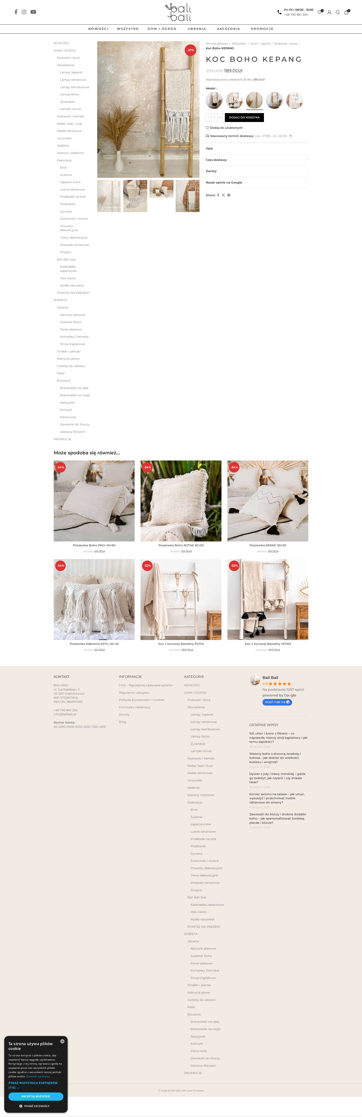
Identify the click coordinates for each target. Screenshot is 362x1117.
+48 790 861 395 (296, 14)
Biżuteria (63, 380)
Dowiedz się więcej (38, 1076)
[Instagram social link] (24, 12)
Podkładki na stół (72, 197)
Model (211, 88)
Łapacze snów (70, 182)
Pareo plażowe (71, 329)
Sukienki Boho (70, 322)
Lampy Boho (69, 94)
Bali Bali (270, 677)
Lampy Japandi (71, 72)
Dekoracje (64, 160)
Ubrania (62, 307)
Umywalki (64, 138)
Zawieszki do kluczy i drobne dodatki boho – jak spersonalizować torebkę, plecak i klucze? (277, 818)
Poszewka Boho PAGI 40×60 (94, 545)
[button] (35, 1085)
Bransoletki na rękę (74, 388)
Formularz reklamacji (135, 707)
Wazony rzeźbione (70, 153)
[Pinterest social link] (229, 195)
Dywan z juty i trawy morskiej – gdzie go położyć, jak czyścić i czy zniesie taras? (277, 778)
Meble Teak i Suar (69, 124)
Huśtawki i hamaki (70, 116)
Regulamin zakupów (134, 693)
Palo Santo (68, 278)
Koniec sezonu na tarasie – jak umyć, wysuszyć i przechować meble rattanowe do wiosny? (277, 798)
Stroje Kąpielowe (72, 344)
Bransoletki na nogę (75, 395)
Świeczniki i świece (74, 219)
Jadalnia (63, 145)
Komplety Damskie (74, 337)
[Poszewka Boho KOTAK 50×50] (181, 501)
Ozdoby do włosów (71, 366)
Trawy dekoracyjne (73, 237)
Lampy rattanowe (73, 80)
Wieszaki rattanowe (74, 245)
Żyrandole (67, 102)
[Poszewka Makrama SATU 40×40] (94, 599)
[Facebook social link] (16, 12)
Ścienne (66, 175)
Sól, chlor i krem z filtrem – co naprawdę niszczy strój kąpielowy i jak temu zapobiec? (278, 738)
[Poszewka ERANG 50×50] (267, 501)
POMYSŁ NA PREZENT (73, 293)
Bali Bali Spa (66, 259)
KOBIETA (60, 300)
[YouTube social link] (33, 12)
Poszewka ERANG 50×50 (268, 545)
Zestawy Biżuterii (73, 432)
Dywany (66, 211)
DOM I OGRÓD (65, 50)
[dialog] (36, 1074)
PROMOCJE (62, 439)
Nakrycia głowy (68, 358)
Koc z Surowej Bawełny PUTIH (181, 644)
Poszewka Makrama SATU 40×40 (94, 644)
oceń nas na (275, 702)
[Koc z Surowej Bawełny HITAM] (267, 599)
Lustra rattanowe (72, 189)
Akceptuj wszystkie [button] (36, 1096)
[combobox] (62, 1041)
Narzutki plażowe (72, 315)
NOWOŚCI (61, 43)
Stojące (65, 252)
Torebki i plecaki (69, 351)
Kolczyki (66, 410)
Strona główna (217, 43)
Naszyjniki (67, 402)
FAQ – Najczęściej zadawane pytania (145, 685)
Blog (122, 722)
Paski (61, 373)
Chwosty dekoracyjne (69, 228)
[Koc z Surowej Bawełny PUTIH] (181, 599)
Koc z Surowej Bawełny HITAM (268, 644)
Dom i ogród (260, 43)
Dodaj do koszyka (244, 117)
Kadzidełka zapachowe (68, 269)
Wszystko (239, 43)
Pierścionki (68, 417)
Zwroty (124, 714)
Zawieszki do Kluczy (74, 424)
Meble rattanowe (69, 131)
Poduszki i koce (68, 58)
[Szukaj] (338, 12)
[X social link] (223, 195)
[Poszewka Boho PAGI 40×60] (94, 501)
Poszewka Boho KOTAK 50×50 (181, 545)
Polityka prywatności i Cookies (141, 700)
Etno (63, 167)
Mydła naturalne (72, 285)
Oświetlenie (65, 65)
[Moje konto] (329, 12)
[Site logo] (181, 12)
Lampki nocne (70, 109)
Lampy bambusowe (74, 87)
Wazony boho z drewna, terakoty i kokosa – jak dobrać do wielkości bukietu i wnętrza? (275, 758)
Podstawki (67, 204)
